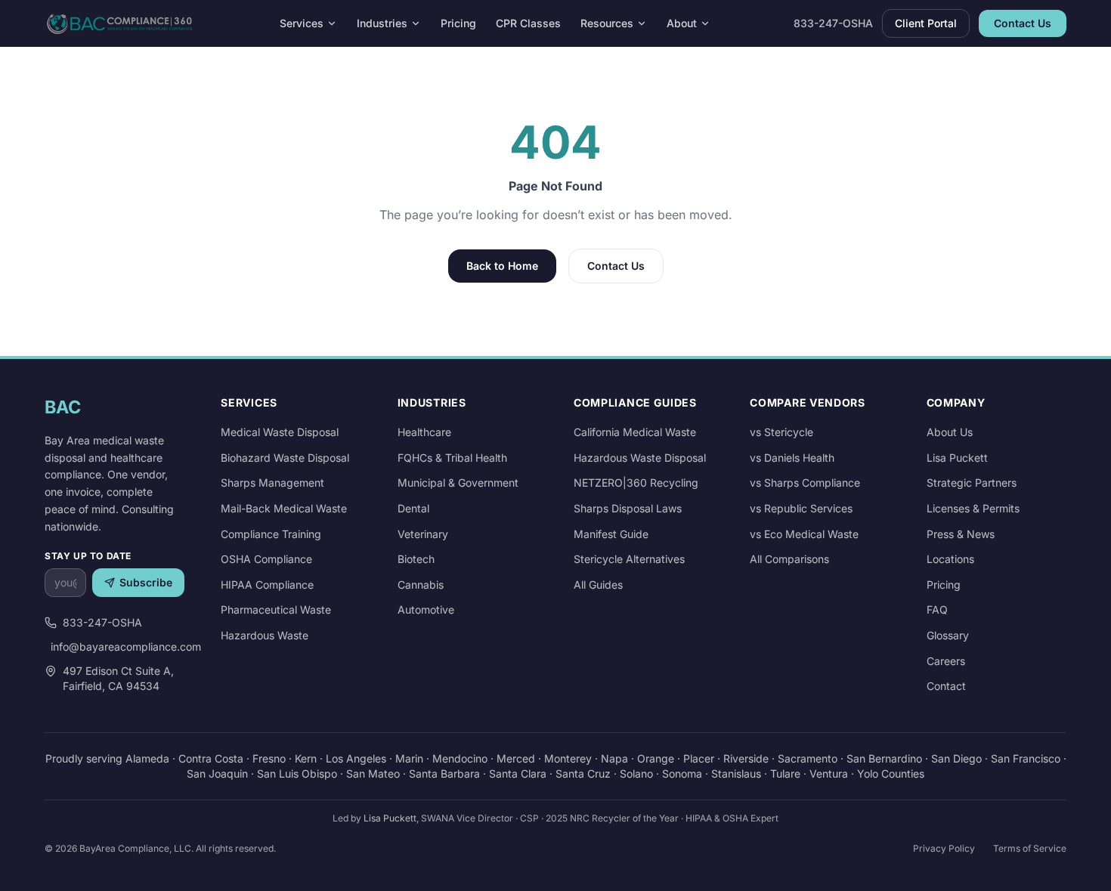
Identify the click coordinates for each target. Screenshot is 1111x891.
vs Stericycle (781, 431)
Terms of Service (1029, 848)
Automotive (426, 609)
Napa (614, 758)
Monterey (568, 758)
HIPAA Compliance (267, 584)
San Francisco (1025, 758)
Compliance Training (271, 533)
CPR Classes (528, 23)
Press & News (961, 533)
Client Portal (926, 23)
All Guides (598, 584)
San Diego (956, 758)
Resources (606, 23)
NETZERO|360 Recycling (636, 482)
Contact (946, 685)
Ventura (828, 773)
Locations (950, 558)
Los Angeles (356, 758)
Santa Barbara (444, 773)
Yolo (867, 773)
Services (301, 23)
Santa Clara (517, 773)
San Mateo (373, 773)
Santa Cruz (583, 773)
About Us (950, 431)
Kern (306, 758)
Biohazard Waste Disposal (285, 457)
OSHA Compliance (266, 558)
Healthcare (424, 431)
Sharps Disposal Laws (628, 508)
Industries (382, 23)
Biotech (416, 558)
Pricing (458, 23)
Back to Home (502, 265)
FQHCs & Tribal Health (452, 457)
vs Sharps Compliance (805, 482)
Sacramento (807, 758)
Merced (516, 758)
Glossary (948, 635)
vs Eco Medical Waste (804, 533)
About (682, 23)
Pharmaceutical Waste (276, 609)
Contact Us (1022, 23)
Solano (636, 773)
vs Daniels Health (792, 457)
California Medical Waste (635, 431)
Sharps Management (272, 482)
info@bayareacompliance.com (117, 646)
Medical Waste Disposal (280, 431)
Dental (413, 508)
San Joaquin (217, 773)
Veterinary (423, 533)
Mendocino (459, 758)
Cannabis (421, 584)
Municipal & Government (458, 482)
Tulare (785, 773)
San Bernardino (884, 758)
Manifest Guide (611, 533)
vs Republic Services (801, 508)
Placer (698, 758)
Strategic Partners (972, 482)
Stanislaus (736, 773)
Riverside (746, 758)
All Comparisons (789, 558)
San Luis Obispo (297, 773)
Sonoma (682, 773)
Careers (946, 660)
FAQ (937, 609)
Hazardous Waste (264, 635)
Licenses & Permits (973, 508)
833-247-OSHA (833, 23)
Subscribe (145, 582)
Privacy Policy (944, 848)
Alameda (147, 758)
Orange (655, 758)
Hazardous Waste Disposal (640, 457)
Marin (409, 758)
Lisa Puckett (957, 457)
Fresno (269, 758)
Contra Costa (210, 758)
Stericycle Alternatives (629, 558)
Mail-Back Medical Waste (284, 508)
